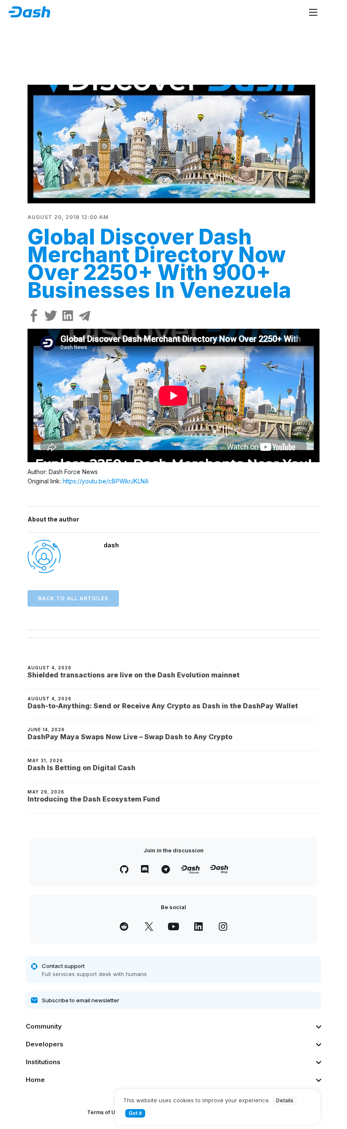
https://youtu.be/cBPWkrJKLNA (106, 481)
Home (35, 1080)
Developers (44, 1044)
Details (284, 1100)
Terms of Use (104, 1112)
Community (44, 1026)
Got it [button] (135, 1113)
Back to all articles (73, 598)
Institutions (43, 1062)
